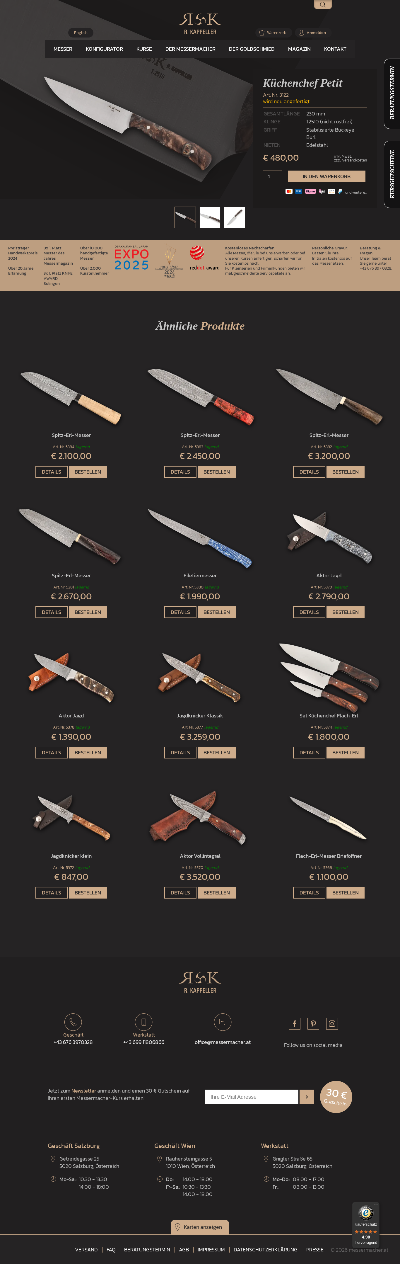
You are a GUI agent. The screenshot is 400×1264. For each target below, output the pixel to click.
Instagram (332, 1024)
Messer (63, 49)
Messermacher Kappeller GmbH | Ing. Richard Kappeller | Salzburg (200, 24)
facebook (294, 1024)
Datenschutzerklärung (266, 1250)
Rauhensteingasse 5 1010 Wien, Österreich (190, 1162)
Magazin (299, 49)
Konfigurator (104, 49)
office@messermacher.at (223, 1042)
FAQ (111, 1250)
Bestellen (88, 472)
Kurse (144, 49)
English (81, 33)
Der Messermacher (190, 49)
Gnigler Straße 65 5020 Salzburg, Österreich (302, 1162)
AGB (184, 1250)
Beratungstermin (147, 1250)
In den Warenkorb (327, 176)
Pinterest (313, 1024)
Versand (86, 1250)
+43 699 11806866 (143, 1038)
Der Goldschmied (252, 49)
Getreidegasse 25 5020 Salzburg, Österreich (89, 1162)
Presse (315, 1250)
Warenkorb (276, 33)
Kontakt (335, 49)
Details (51, 472)
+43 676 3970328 (73, 1038)
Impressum (211, 1250)
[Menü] (376, 1205)
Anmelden (316, 33)
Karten (191, 1227)
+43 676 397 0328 (375, 268)
